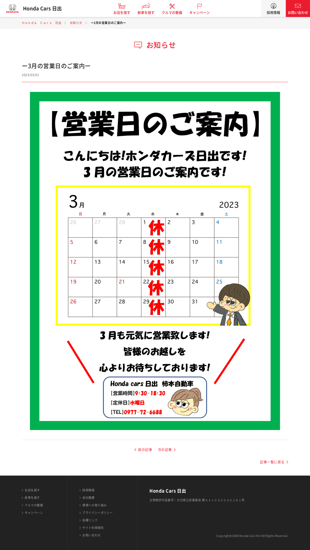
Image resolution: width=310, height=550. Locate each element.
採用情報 (273, 12)
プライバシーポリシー (97, 512)
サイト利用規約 (93, 527)
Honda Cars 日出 (42, 8)
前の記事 (145, 449)
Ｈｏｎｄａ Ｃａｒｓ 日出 (41, 22)
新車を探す (146, 12)
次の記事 (165, 449)
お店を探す (121, 12)
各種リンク (90, 520)
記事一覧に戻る (272, 462)
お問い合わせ (298, 12)
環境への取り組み (94, 505)
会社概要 (88, 497)
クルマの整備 (172, 12)
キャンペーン (199, 12)
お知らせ (76, 22)
